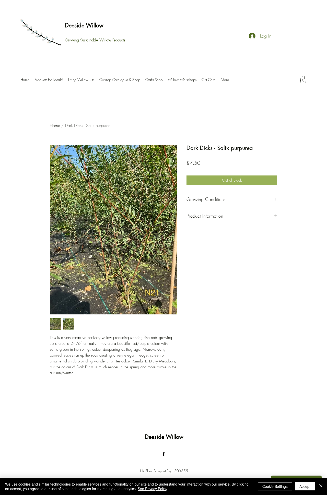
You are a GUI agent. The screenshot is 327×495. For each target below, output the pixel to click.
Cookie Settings (275, 486)
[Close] (321, 486)
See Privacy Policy (152, 488)
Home (55, 125)
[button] (303, 79)
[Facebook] (163, 454)
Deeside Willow (84, 25)
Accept (304, 486)
